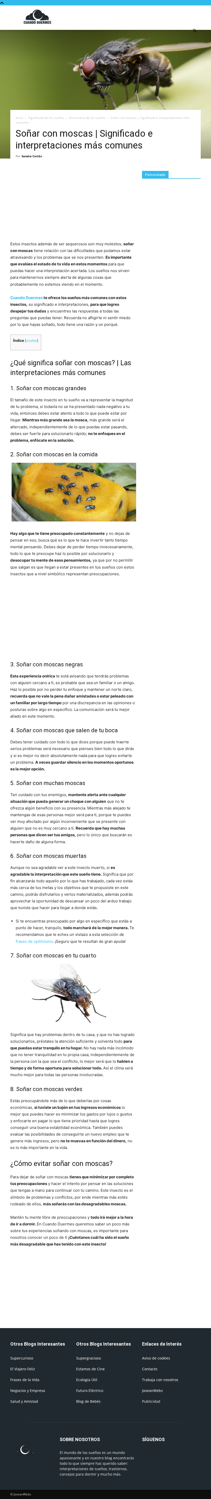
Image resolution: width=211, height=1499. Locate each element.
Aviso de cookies (156, 1358)
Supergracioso (88, 1358)
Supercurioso (21, 1358)
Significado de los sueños (46, 118)
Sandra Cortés (32, 156)
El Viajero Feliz (22, 1368)
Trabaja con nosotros (160, 1379)
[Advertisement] (140, 16)
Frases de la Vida (24, 1379)
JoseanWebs (152, 1390)
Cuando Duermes (26, 297)
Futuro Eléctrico (89, 1390)
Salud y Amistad (24, 1401)
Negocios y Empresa (27, 1390)
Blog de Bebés (88, 1401)
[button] (194, 30)
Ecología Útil (86, 1379)
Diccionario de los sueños (87, 118)
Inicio (19, 118)
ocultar (31, 341)
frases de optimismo (34, 941)
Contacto (149, 1368)
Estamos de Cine (90, 1368)
